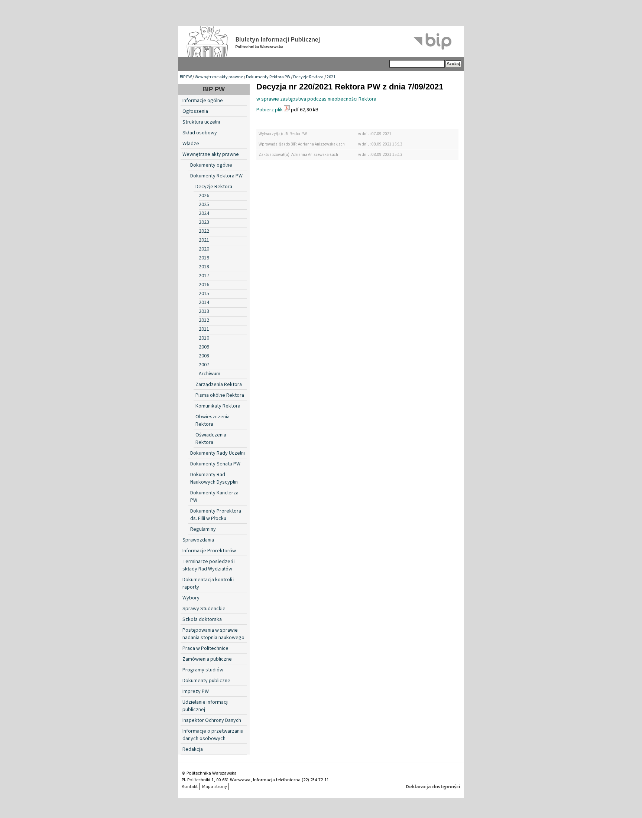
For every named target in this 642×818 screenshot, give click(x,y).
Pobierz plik (269, 110)
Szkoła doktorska (202, 619)
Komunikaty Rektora (217, 406)
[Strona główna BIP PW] (321, 41)
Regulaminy (203, 529)
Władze (190, 143)
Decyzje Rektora (308, 77)
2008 (204, 356)
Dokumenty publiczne (206, 680)
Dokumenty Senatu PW (215, 464)
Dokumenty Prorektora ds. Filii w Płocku (215, 514)
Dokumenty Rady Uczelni (217, 453)
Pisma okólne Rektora (219, 395)
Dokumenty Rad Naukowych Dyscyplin (214, 478)
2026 (204, 195)
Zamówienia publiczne (207, 659)
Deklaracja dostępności (433, 787)
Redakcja (192, 749)
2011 (204, 329)
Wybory (191, 598)
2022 (204, 231)
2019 (204, 258)
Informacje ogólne (202, 100)
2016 (204, 284)
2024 (204, 213)
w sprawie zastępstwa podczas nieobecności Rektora (316, 99)
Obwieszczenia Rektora (212, 420)
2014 (204, 302)
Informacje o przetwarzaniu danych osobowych (212, 734)
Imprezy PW (195, 691)
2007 (204, 365)
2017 (204, 275)
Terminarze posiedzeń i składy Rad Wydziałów (209, 565)
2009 (204, 347)
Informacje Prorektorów (209, 550)
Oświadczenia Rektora (210, 438)
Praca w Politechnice (205, 648)
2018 (204, 267)
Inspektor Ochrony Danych (211, 720)
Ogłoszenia (195, 111)
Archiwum (209, 373)
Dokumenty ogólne (211, 165)
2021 (331, 77)
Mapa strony (214, 786)
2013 (204, 311)
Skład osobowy (199, 133)
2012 (204, 320)
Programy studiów (202, 670)
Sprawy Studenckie (204, 608)
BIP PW (186, 77)
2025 (204, 204)
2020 (204, 249)
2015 (204, 293)
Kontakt (190, 786)
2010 (204, 338)
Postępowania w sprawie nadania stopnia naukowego (213, 633)
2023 (204, 222)
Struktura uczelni (201, 122)
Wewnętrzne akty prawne (219, 77)
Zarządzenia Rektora (218, 384)
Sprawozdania (198, 540)
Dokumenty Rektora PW (268, 77)
